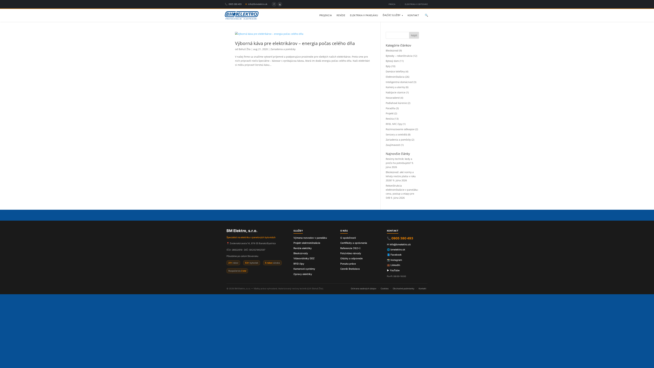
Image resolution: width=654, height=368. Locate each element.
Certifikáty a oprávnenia (353, 242)
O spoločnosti (348, 237)
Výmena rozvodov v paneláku (310, 237)
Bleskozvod (392, 50)
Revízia (390, 118)
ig (280, 4)
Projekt (390, 113)
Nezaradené (393, 97)
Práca (392, 4)
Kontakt (413, 15)
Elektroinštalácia (395, 76)
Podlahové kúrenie (396, 103)
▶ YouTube (393, 270)
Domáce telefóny (395, 71)
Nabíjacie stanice (395, 92)
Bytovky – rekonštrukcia (399, 55)
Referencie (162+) (350, 248)
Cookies (384, 288)
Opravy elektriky (302, 274)
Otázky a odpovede (351, 258)
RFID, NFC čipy (394, 124)
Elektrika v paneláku (364, 15)
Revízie (341, 15)
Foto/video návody (350, 253)
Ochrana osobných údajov (363, 288)
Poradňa (390, 108)
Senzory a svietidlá (396, 134)
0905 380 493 (233, 4)
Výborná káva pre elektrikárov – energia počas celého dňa (295, 43)
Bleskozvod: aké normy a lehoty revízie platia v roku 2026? (401, 176)
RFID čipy (298, 263)
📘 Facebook (394, 254)
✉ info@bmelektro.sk (399, 244)
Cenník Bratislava (350, 268)
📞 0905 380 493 (400, 238)
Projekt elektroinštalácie (306, 242)
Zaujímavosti (393, 145)
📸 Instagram (394, 259)
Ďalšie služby (393, 15)
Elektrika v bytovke (416, 4)
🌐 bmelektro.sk (396, 249)
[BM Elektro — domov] (242, 15)
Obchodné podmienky (403, 288)
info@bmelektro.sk (256, 4)
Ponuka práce (348, 263)
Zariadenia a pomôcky (282, 49)
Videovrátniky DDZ (304, 258)
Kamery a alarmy (395, 87)
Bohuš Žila (245, 49)
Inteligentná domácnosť (399, 82)
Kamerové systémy (304, 268)
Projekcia (325, 15)
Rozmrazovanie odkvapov (400, 129)
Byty (388, 66)
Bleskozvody (300, 253)
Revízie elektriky (302, 248)
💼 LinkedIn (393, 265)
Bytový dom (392, 61)
